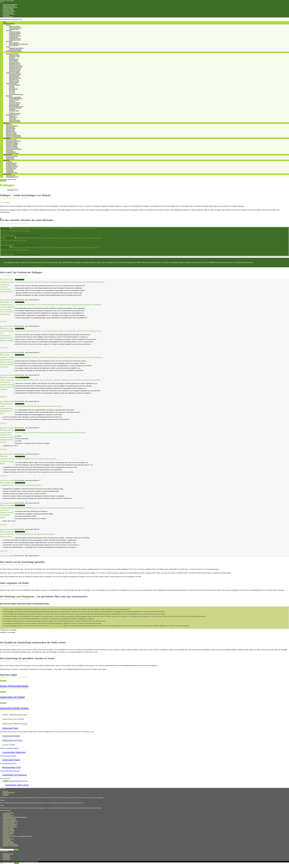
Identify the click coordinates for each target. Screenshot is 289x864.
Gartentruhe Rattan (14, 110)
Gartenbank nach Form (12, 53)
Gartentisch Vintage (8, 8)
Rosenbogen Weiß (11, 168)
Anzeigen (7, 202)
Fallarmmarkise (10, 158)
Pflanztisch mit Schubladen (13, 135)
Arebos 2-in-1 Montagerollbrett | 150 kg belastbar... (15, 231)
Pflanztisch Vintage (11, 132)
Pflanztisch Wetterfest (12, 125)
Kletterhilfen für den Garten (10, 844)
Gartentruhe (12, 109)
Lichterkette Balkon (14, 29)
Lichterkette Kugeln (14, 34)
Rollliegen (12, 112)
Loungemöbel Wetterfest (15, 98)
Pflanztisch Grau (10, 130)
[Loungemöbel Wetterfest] (9, 748)
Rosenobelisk (9, 170)
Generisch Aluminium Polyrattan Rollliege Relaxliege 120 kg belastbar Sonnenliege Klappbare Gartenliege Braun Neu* (50, 432)
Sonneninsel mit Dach (9, 14)
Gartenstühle (12, 118)
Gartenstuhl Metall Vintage (10, 7)
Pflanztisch (6, 123)
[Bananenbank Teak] (8, 763)
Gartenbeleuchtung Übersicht (14, 50)
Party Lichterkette (13, 45)
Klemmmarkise (10, 157)
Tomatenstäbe (10, 171)
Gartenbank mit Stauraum (16, 66)
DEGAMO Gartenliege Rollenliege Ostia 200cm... (15, 250)
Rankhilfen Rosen (11, 164)
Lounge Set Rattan (8, 12)
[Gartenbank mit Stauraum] (10, 771)
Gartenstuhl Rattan (14, 105)
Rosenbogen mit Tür (11, 167)
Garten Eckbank (13, 60)
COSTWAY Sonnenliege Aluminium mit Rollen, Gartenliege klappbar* (36, 459)
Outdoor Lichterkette (14, 26)
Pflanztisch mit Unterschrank (13, 136)
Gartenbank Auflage (11, 139)
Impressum (6, 793)
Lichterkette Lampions (15, 36)
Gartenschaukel (13, 117)
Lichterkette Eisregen (14, 31)
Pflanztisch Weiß (10, 131)
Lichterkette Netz (13, 37)
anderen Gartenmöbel (55, 626)
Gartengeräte (7, 174)
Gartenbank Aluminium (15, 74)
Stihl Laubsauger (10, 175)
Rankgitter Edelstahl (11, 163)
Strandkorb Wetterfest (15, 113)
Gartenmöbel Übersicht (12, 114)
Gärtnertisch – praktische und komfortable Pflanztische (17, 836)
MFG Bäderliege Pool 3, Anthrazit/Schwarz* (28, 485)
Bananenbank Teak (14, 75)
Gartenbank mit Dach (14, 63)
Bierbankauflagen (11, 151)
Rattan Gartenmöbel (14, 120)
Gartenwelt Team (10, 728)
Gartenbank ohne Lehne (15, 67)
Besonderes (9, 95)
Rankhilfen (6, 160)
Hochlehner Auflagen (11, 146)
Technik (8, 46)
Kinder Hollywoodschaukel (10, 4)
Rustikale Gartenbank (15, 68)
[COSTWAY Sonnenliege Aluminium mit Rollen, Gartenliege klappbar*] (7, 460)
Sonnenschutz (7, 154)
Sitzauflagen (6, 138)
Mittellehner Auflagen (11, 145)
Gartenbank (12, 116)
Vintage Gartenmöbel (14, 121)
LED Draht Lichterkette (15, 49)
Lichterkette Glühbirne (15, 33)
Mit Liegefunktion (13, 89)
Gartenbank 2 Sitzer (14, 56)
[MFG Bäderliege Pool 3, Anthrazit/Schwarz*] (7, 484)
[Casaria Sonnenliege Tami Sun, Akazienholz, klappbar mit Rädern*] (7, 534)
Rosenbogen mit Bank (9, 11)
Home (1, 179)
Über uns (5, 791)
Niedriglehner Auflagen (12, 143)
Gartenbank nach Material (13, 72)
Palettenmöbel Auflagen (12, 153)
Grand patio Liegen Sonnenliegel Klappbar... (13, 240)
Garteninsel (6, 15)
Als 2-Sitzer (12, 90)
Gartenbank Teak (13, 79)
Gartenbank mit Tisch (14, 64)
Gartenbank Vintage (8, 10)
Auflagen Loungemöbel (12, 147)
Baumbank (12, 57)
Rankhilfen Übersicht (11, 172)
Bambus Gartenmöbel (15, 97)
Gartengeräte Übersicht (12, 177)
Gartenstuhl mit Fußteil (9, 6)
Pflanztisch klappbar (11, 134)
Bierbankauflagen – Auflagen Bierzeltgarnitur (15, 817)
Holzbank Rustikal (14, 82)
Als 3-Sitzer (12, 91)
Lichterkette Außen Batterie (16, 48)
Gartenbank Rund (14, 62)
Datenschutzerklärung (9, 792)
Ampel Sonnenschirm (12, 156)
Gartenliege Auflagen (11, 142)
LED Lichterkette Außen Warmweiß (18, 44)
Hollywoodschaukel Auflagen (14, 149)
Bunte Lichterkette (14, 42)
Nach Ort (8, 25)
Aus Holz (11, 86)
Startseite (5, 795)
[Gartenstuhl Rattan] (8, 755)
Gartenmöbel (7, 52)
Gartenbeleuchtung (9, 23)
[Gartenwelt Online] (11, 19)
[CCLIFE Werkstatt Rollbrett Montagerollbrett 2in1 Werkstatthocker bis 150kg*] (7, 409)
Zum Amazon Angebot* (7, 235)
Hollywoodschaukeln (11, 83)
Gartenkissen (9, 150)
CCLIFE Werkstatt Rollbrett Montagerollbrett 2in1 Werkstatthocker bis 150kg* (38, 406)
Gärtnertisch (9, 124)
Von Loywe (12, 93)
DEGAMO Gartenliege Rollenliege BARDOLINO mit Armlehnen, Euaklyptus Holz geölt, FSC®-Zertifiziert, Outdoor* (49, 508)
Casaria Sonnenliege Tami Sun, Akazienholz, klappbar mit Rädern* (35, 534)
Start (4, 22)
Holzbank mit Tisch (14, 81)
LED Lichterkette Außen (15, 27)
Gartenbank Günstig (14, 55)
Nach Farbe (9, 41)
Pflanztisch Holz (10, 127)
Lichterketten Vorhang (15, 38)
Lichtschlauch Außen (14, 40)
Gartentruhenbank (8, 16)
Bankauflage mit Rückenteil (13, 141)
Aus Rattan (12, 87)
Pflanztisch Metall (10, 128)
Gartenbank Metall (14, 76)
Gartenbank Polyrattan (15, 78)
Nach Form (9, 30)
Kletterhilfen (9, 161)
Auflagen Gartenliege (8, 822)
